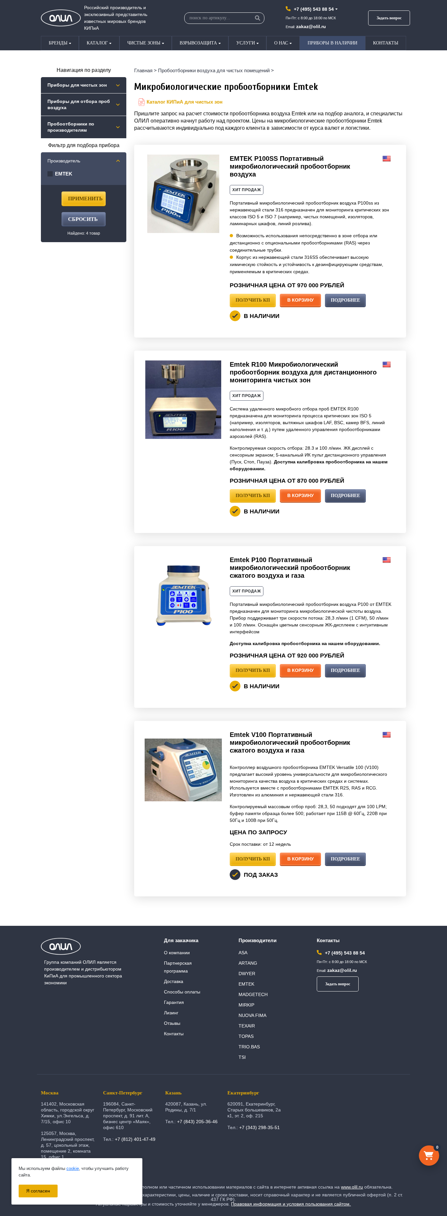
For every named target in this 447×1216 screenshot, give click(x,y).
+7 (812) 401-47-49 (135, 1139)
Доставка (173, 981)
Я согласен (38, 1190)
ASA (243, 952)
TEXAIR (247, 1025)
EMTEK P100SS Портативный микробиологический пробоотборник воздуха (290, 166)
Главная (143, 70)
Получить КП (253, 300)
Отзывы (172, 1023)
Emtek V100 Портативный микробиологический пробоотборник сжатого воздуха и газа (290, 742)
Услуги (245, 43)
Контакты (385, 43)
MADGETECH (253, 994)
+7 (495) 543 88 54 (314, 9)
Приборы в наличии (332, 43)
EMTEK (246, 984)
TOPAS (246, 1036)
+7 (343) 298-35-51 (259, 1127)
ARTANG (248, 963)
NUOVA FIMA (252, 1015)
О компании (177, 952)
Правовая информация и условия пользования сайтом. (291, 1204)
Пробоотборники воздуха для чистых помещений (214, 70)
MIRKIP (246, 1005)
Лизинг (171, 1012)
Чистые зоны (143, 43)
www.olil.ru (352, 1187)
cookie (72, 1168)
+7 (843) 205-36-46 (197, 1121)
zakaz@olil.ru (311, 26)
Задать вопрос (389, 18)
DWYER (247, 973)
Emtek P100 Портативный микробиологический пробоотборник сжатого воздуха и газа (290, 567)
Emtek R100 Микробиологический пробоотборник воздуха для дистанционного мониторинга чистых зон (303, 372)
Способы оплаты (182, 991)
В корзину (300, 300)
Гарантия (174, 1002)
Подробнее (345, 300)
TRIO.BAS (249, 1046)
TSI (242, 1057)
